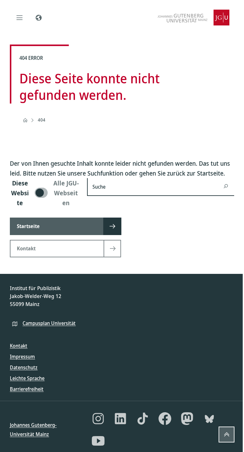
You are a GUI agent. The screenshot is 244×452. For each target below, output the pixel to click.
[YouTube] (98, 441)
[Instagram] (98, 418)
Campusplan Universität (49, 323)
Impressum (22, 356)
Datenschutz (23, 367)
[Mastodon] (187, 418)
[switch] (44, 193)
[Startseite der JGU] (193, 17)
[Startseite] (25, 120)
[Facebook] (165, 418)
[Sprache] (38, 17)
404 (41, 120)
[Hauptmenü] (19, 17)
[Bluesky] (209, 418)
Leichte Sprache (27, 378)
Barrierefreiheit (27, 389)
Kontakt (18, 345)
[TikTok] (142, 418)
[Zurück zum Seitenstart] (226, 434)
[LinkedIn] (120, 418)
